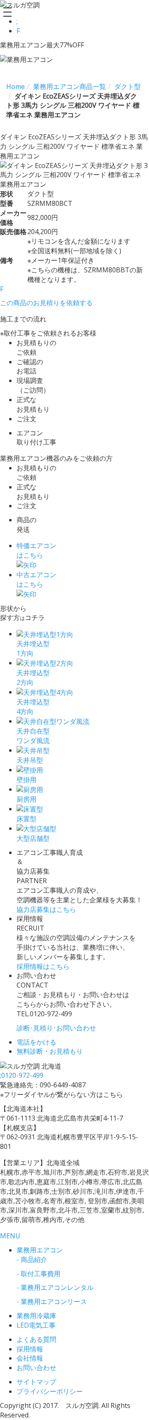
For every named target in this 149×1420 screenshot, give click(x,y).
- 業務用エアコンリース (52, 1301)
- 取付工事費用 (38, 1273)
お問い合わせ (36, 1367)
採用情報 (30, 1348)
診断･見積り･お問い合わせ (56, 1027)
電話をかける (36, 1042)
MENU (10, 1235)
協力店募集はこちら (46, 909)
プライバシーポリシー (50, 1391)
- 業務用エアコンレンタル (55, 1287)
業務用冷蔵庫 (36, 1315)
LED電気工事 (36, 1325)
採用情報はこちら (43, 966)
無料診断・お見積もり (50, 1051)
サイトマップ (36, 1381)
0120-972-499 (21, 1075)
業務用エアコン (40, 1250)
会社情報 (30, 1358)
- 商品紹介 (32, 1259)
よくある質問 (36, 1339)
